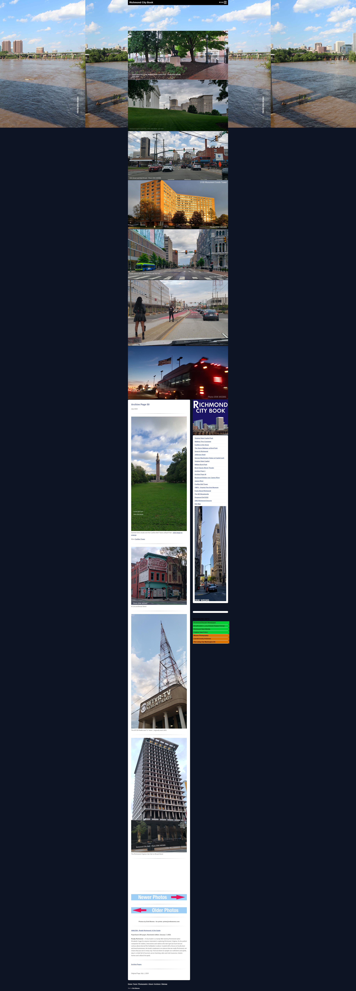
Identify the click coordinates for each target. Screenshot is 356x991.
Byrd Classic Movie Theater (204, 468)
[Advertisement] (178, 18)
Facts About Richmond (203, 491)
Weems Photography (201, 635)
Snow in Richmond (201, 451)
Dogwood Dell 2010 (201, 497)
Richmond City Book (141, 2)
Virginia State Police (201, 632)
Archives (157, 984)
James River (199, 481)
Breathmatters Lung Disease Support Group (209, 626)
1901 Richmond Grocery (203, 500)
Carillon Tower (140, 539)
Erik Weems (136, 988)
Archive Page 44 (200, 474)
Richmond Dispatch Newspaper (205, 622)
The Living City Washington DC (205, 642)
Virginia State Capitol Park (204, 438)
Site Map (198, 504)
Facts (135, 984)
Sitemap (164, 984)
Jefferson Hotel (200, 454)
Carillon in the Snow (202, 445)
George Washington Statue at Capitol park (209, 458)
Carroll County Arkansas (202, 638)
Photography (142, 984)
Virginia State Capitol (202, 461)
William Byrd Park (201, 464)
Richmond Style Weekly (202, 629)
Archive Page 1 (200, 471)
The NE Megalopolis (202, 494)
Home (130, 984)
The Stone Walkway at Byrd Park (206, 448)
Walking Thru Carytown (203, 441)
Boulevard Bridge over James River (207, 477)
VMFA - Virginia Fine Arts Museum (206, 487)
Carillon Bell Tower (201, 484)
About (151, 984)
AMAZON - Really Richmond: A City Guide (145, 930)
